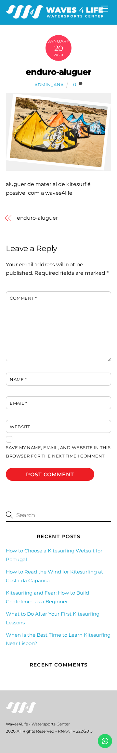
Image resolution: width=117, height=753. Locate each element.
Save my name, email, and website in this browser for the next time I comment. (58, 451)
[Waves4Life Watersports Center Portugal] (54, 16)
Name (18, 379)
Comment (23, 298)
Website (20, 426)
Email (18, 403)
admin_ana (49, 84)
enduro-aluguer (59, 72)
